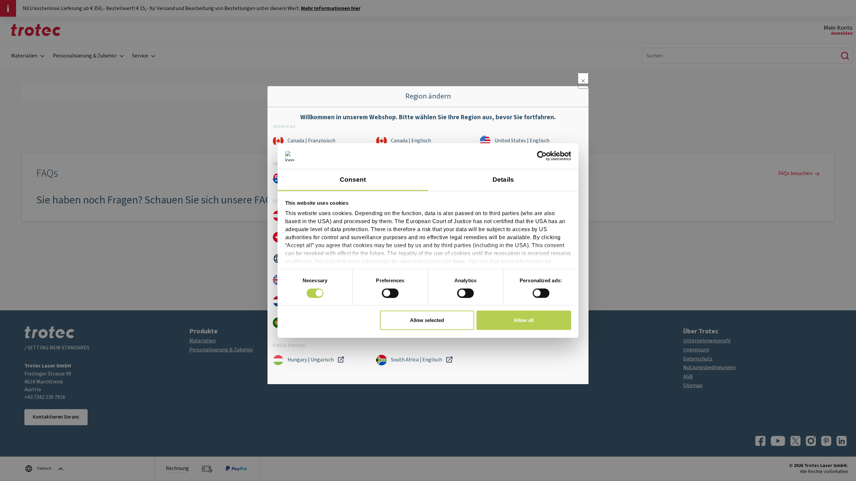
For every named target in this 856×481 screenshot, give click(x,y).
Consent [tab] (353, 179)
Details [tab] (503, 179)
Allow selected (427, 320)
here (459, 261)
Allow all (524, 320)
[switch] (390, 293)
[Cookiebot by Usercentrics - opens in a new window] (542, 156)
